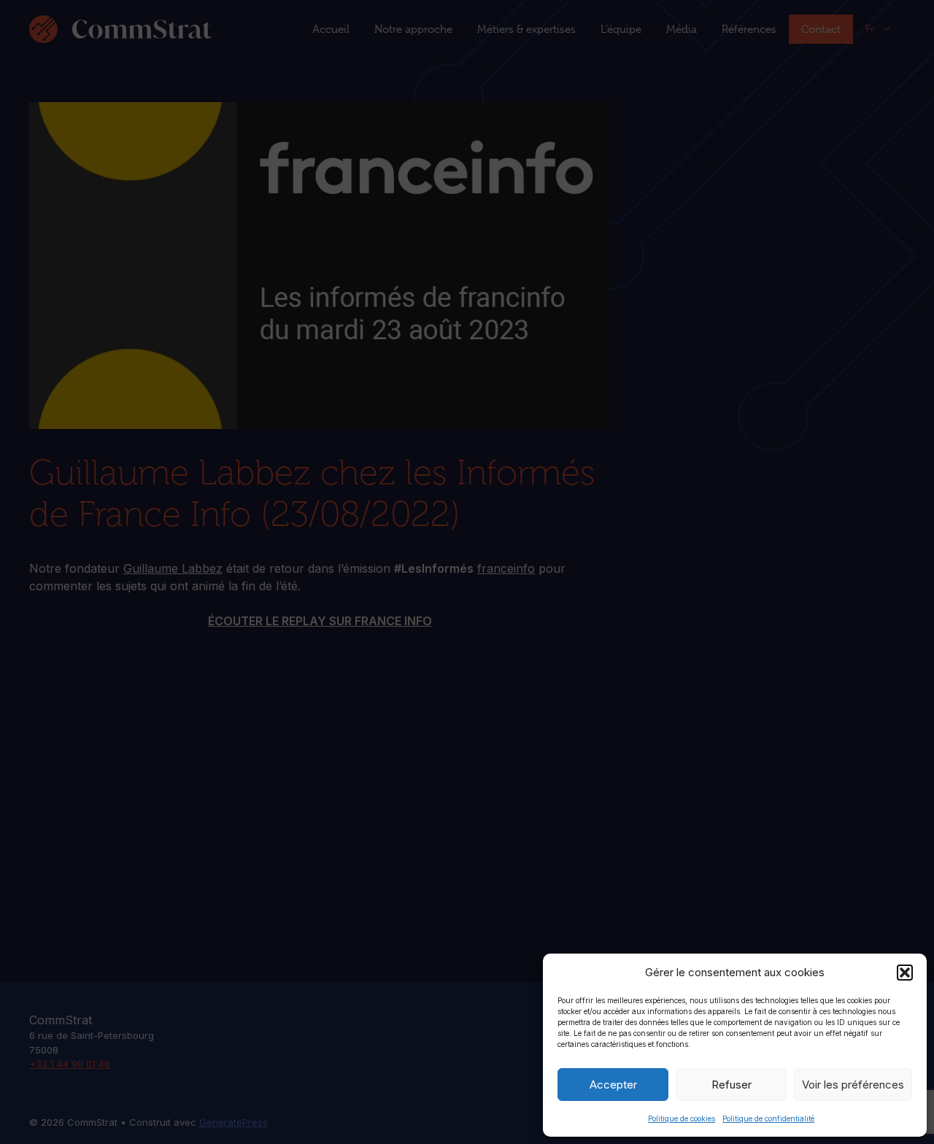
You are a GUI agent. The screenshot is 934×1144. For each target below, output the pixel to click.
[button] (905, 972)
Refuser (731, 1084)
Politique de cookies (681, 1118)
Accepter (613, 1084)
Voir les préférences (853, 1084)
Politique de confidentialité (768, 1118)
